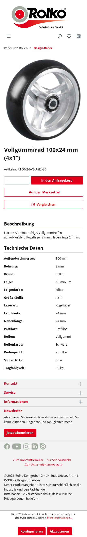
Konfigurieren (31, 531)
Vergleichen (45, 204)
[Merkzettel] (69, 36)
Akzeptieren (59, 531)
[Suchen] (59, 36)
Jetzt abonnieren (20, 432)
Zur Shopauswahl (59, 460)
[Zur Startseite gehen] (43, 17)
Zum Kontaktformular (28, 460)
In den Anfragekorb (56, 180)
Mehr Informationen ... (59, 517)
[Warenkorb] (78, 36)
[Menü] (8, 36)
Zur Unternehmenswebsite (43, 465)
